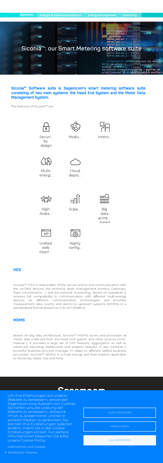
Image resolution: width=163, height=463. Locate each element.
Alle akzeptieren (120, 440)
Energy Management (102, 15)
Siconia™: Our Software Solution (44, 19)
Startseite (26, 14)
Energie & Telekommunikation (61, 15)
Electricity (130, 15)
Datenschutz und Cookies (26, 446)
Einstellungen (119, 426)
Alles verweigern (119, 412)
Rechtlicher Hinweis (22, 452)
